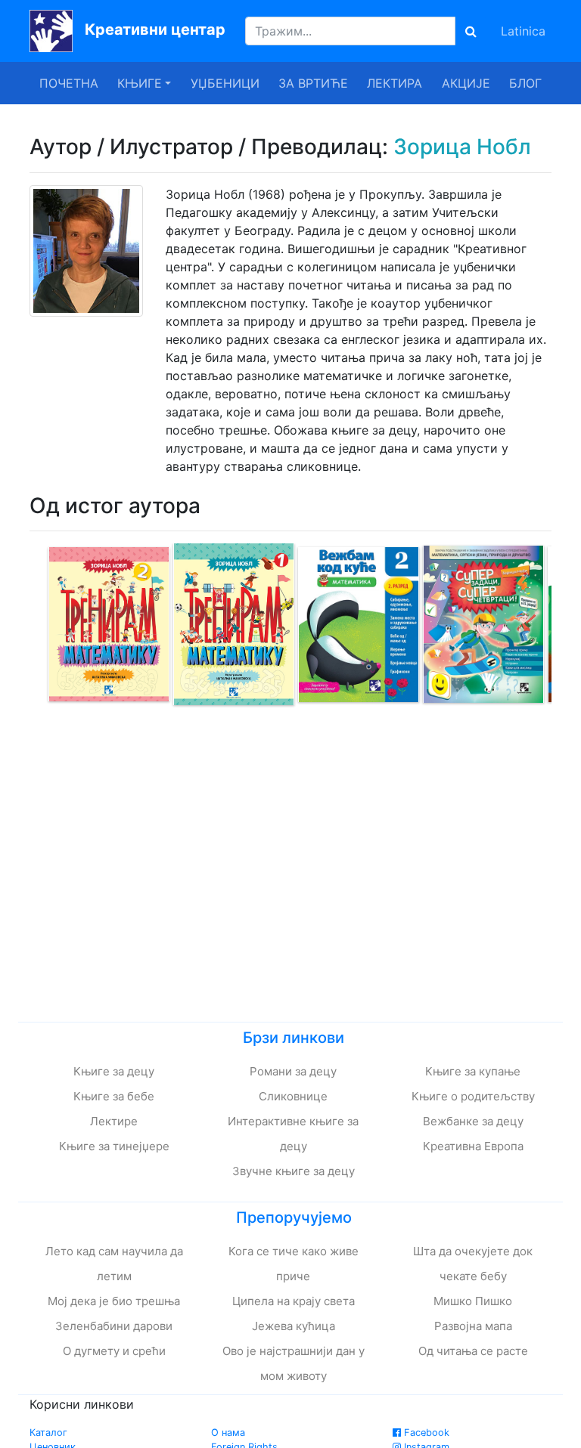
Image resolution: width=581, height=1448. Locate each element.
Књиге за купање (472, 1071)
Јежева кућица (293, 1326)
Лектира (394, 83)
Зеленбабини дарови (113, 1326)
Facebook (425, 1432)
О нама (228, 1432)
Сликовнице (293, 1096)
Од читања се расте (473, 1351)
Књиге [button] (139, 83)
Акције (466, 83)
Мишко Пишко (472, 1301)
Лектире (114, 1121)
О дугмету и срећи (114, 1351)
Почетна (68, 83)
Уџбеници (225, 83)
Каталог (48, 1432)
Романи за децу (293, 1071)
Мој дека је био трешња (114, 1301)
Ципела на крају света (293, 1301)
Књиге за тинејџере (114, 1146)
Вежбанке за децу (473, 1121)
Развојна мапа (473, 1326)
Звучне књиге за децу (293, 1171)
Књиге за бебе (113, 1096)
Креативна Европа (473, 1146)
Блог (525, 83)
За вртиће (313, 83)
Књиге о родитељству (473, 1096)
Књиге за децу (113, 1071)
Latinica (523, 31)
